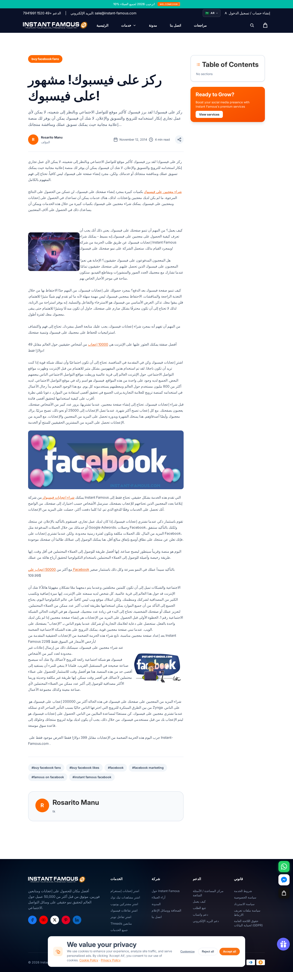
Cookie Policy (88, 960)
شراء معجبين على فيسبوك (163, 192)
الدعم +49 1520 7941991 (42, 13)
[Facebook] (32, 920)
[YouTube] (43, 920)
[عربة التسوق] (284, 893)
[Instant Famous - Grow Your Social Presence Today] (55, 25)
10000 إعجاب (98, 344)
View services (209, 114)
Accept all (229, 951)
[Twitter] (54, 920)
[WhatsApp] (284, 866)
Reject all (208, 951)
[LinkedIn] (77, 920)
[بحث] (252, 25)
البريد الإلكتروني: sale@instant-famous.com (103, 13)
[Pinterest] (66, 920)
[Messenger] (284, 879)
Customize (187, 951)
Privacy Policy (110, 960)
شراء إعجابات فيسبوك (58, 497)
